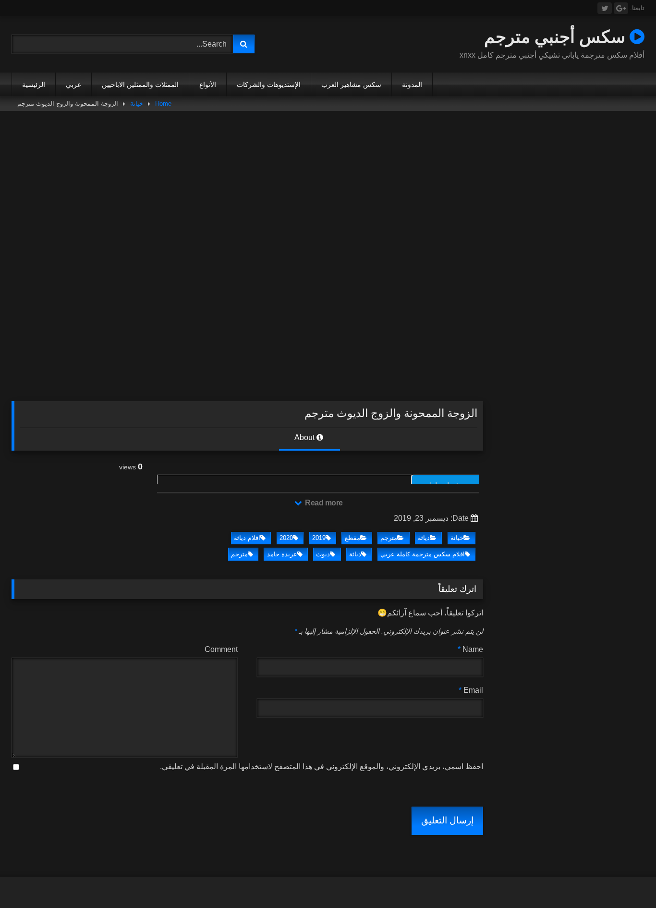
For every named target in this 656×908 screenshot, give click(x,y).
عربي (73, 84)
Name (470, 649)
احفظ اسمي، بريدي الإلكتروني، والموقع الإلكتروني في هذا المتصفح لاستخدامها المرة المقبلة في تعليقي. (321, 766)
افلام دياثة (247, 537)
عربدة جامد (282, 554)
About (305, 437)
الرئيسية (33, 84)
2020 (286, 537)
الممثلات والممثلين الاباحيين (140, 84)
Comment (221, 649)
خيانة (136, 103)
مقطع (352, 537)
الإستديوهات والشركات (269, 84)
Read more (323, 503)
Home (163, 103)
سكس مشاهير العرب (351, 84)
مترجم (388, 537)
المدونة (412, 84)
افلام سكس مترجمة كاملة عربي (422, 554)
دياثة (424, 537)
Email (471, 690)
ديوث (323, 554)
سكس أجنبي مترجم (557, 36)
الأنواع (207, 84)
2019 (319, 537)
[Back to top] (626, 879)
